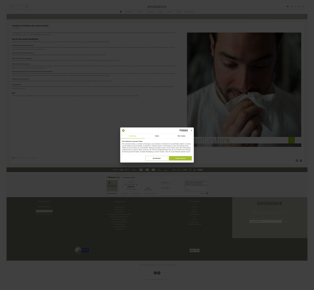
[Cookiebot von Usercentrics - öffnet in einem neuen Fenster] (181, 130)
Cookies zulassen (180, 158)
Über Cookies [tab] (181, 136)
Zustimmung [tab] (132, 136)
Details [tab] (157, 136)
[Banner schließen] (191, 130)
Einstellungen (157, 158)
